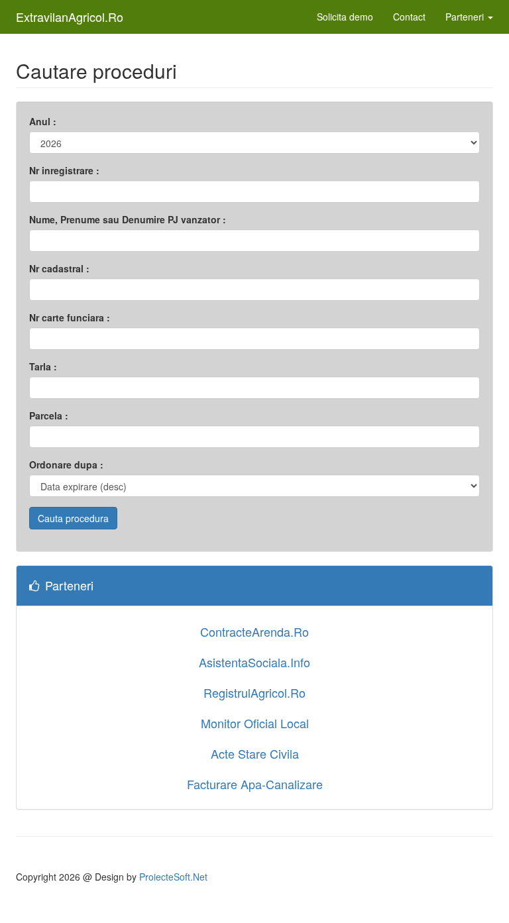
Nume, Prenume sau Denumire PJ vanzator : (127, 219)
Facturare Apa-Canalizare (255, 783)
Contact (409, 16)
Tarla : (43, 366)
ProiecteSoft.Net (173, 876)
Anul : (42, 121)
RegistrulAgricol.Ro (254, 692)
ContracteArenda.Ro (254, 631)
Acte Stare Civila (255, 753)
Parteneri (465, 16)
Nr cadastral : (59, 268)
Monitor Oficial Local (255, 723)
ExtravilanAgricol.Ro (69, 16)
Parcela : (48, 415)
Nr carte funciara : (69, 317)
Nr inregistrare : (64, 170)
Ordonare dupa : (66, 464)
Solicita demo (345, 16)
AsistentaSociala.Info (254, 662)
